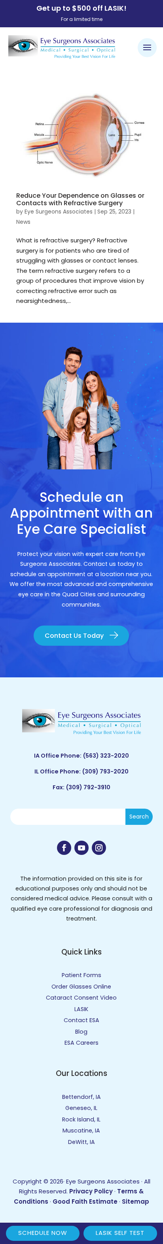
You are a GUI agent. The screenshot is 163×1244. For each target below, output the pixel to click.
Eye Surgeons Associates (59, 212)
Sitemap (135, 1201)
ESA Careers (81, 1043)
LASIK (81, 1009)
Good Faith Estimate (85, 1201)
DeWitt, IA (81, 1142)
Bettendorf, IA (81, 1097)
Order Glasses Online (81, 987)
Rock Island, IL (81, 1119)
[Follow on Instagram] (99, 848)
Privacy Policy (91, 1191)
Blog (81, 1032)
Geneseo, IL (81, 1108)
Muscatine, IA (81, 1130)
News (23, 222)
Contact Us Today (74, 635)
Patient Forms (81, 975)
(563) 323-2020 (106, 756)
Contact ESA (81, 1020)
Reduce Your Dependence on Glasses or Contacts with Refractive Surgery (80, 199)
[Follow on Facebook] (64, 848)
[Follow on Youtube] (81, 848)
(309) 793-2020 (105, 771)
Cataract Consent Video (81, 998)
